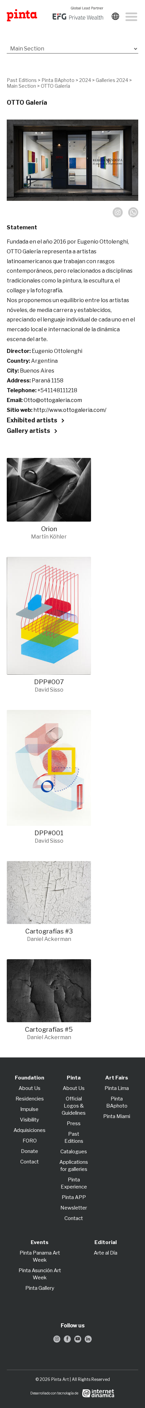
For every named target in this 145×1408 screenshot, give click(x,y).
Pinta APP (74, 1197)
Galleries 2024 (112, 80)
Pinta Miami (116, 1116)
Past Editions (22, 80)
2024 (85, 80)
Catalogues (73, 1152)
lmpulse (29, 1109)
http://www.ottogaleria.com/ (69, 410)
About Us (29, 1088)
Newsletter (73, 1208)
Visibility (29, 1120)
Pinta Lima (117, 1088)
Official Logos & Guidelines (74, 1106)
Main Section (21, 86)
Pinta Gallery (39, 1288)
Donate (29, 1151)
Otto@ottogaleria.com (53, 400)
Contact (29, 1162)
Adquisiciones (29, 1130)
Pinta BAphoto (58, 80)
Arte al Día (105, 1253)
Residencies (30, 1099)
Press (74, 1123)
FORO (30, 1141)
